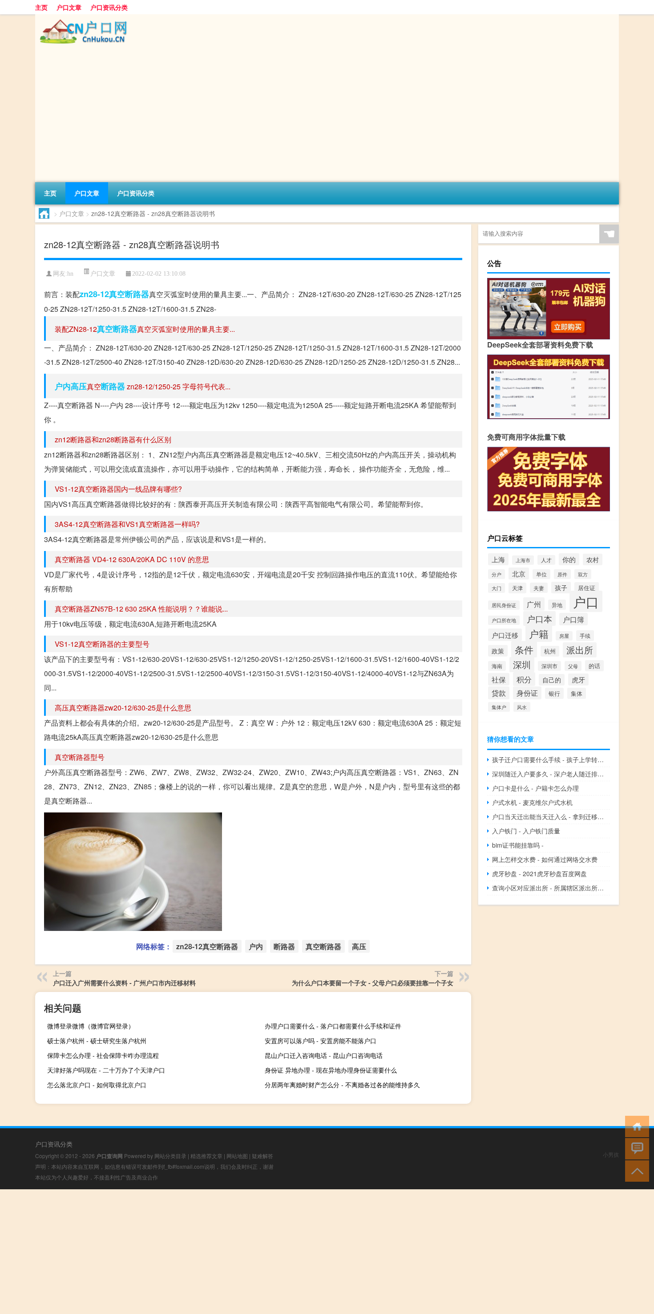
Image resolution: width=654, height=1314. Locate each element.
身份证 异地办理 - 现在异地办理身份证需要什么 (331, 1069)
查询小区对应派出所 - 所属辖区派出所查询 (551, 887)
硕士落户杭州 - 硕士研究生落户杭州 (96, 1040)
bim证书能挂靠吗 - (518, 845)
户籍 (539, 634)
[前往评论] (635, 1148)
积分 (524, 679)
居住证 (586, 588)
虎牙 (578, 679)
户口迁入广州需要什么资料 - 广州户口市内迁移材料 (124, 982)
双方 (583, 574)
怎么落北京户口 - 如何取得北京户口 (96, 1084)
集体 (576, 693)
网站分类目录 (170, 1155)
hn (70, 273)
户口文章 (69, 7)
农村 (592, 559)
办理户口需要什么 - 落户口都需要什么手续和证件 (333, 1025)
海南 (497, 665)
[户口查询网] (82, 17)
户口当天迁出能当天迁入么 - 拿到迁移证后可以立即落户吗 (551, 816)
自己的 (551, 679)
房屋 (564, 636)
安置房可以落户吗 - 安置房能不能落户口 (320, 1040)
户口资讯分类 (109, 7)
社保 (499, 679)
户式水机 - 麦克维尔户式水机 (532, 802)
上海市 (523, 560)
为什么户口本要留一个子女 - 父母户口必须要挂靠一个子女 (372, 982)
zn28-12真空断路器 (114, 294)
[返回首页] (635, 1126)
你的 (569, 559)
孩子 (561, 587)
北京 (518, 573)
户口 (586, 601)
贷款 (499, 693)
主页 (41, 7)
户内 (63, 386)
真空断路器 (117, 329)
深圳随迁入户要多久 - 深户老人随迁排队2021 (551, 773)
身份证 (527, 693)
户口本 (539, 618)
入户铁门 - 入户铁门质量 (526, 830)
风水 (522, 706)
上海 (498, 559)
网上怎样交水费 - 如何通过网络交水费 (544, 859)
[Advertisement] (302, 115)
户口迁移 (505, 635)
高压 (79, 386)
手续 (585, 636)
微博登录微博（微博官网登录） (90, 1025)
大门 (496, 588)
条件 (524, 649)
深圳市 (549, 665)
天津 (517, 588)
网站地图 (237, 1155)
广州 (534, 604)
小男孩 (611, 1154)
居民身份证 (504, 605)
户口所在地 (504, 620)
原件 (562, 574)
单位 (541, 574)
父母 (573, 665)
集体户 (499, 706)
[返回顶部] (635, 1170)
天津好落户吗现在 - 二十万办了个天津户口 (106, 1069)
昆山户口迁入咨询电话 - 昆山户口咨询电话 (324, 1055)
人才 (546, 559)
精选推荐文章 (206, 1155)
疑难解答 (262, 1155)
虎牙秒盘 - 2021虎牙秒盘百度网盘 (539, 873)
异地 (557, 604)
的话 (594, 665)
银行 (554, 693)
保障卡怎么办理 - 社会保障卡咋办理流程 (103, 1055)
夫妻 (538, 588)
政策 (498, 650)
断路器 (113, 386)
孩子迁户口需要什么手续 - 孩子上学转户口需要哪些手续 (551, 759)
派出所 (579, 650)
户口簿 (573, 619)
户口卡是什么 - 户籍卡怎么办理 (535, 788)
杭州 (550, 651)
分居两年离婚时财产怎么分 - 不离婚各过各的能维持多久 (342, 1084)
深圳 (522, 664)
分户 (496, 574)
